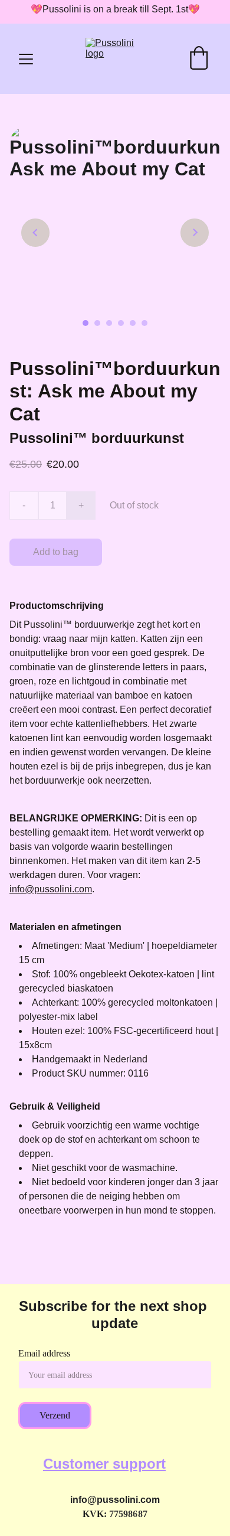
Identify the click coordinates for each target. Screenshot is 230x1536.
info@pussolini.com (50, 889)
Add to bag (55, 552)
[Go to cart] (198, 59)
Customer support (104, 1464)
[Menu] (26, 59)
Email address (44, 1353)
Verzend (55, 1415)
